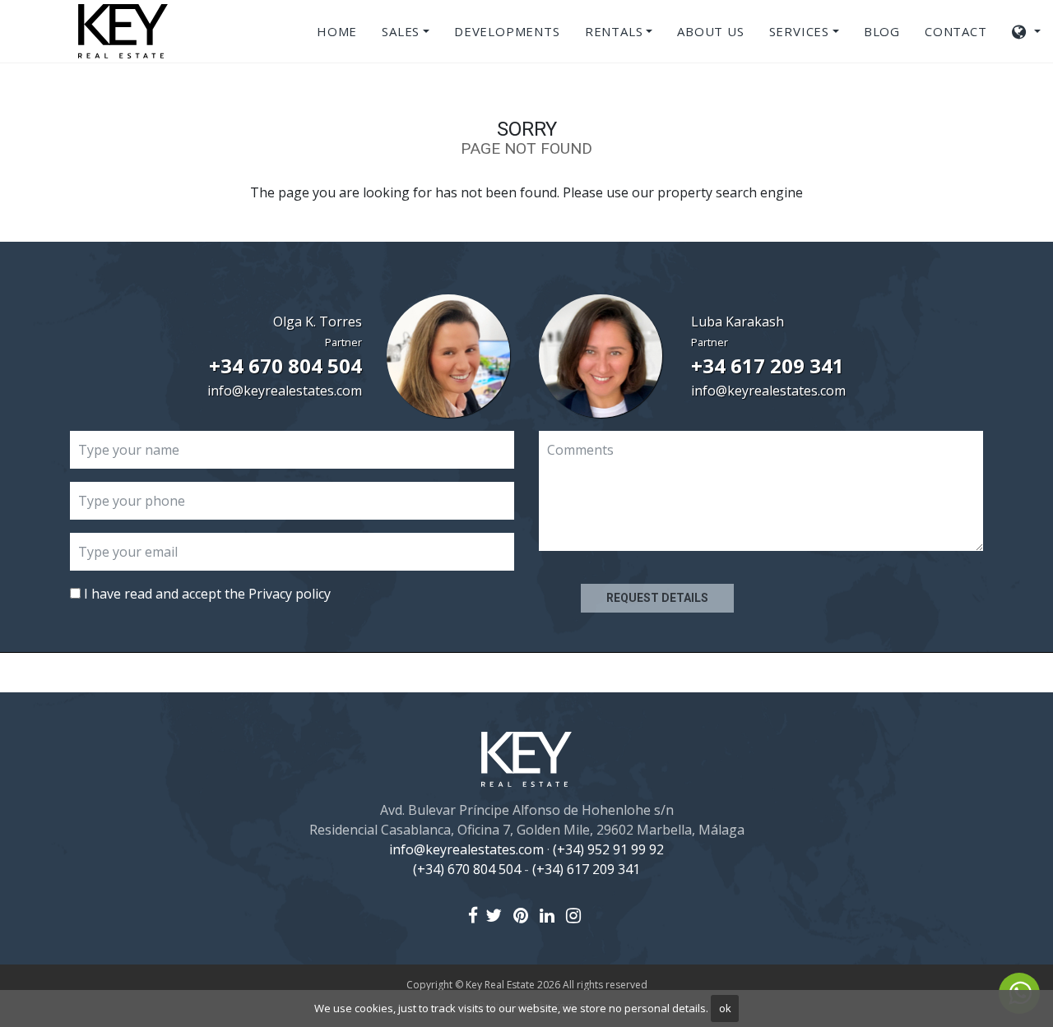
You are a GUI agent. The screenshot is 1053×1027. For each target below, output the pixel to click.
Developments (507, 31)
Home (337, 31)
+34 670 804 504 (285, 365)
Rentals (614, 31)
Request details (657, 597)
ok (725, 1008)
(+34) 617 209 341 (586, 869)
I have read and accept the (206, 594)
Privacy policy (289, 594)
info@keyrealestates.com (284, 391)
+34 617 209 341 (767, 365)
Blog (882, 31)
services (799, 31)
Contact (956, 31)
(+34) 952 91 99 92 (608, 849)
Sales (401, 31)
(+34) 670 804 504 (467, 869)
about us (710, 31)
